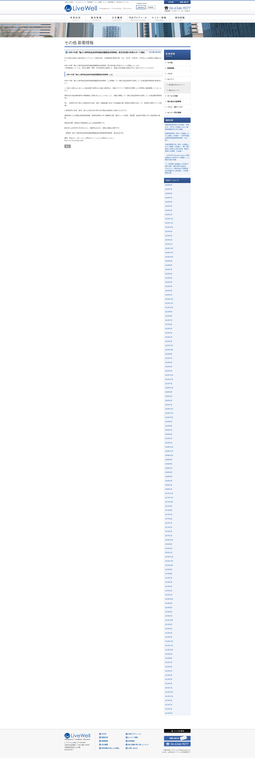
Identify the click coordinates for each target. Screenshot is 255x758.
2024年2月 (168, 291)
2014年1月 (168, 616)
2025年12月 (169, 219)
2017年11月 (169, 498)
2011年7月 (168, 705)
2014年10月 (169, 599)
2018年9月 (168, 460)
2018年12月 (169, 447)
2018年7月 (168, 468)
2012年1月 (168, 688)
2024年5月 (168, 278)
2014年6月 (168, 607)
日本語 (140, 7)
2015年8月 (168, 574)
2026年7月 (168, 189)
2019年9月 (168, 422)
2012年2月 (168, 684)
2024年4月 (168, 282)
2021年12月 (169, 375)
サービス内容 (172, 96)
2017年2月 (168, 531)
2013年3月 (168, 629)
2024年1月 (168, 295)
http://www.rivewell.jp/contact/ (74, 140)
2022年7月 (168, 358)
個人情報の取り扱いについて (138, 745)
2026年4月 (168, 202)
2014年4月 (168, 612)
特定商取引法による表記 (110, 748)
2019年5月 (168, 438)
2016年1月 (168, 552)
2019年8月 (168, 426)
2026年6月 (168, 193)
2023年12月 (169, 299)
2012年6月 (168, 667)
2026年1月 (168, 215)
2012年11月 (169, 646)
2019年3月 (168, 443)
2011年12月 (169, 692)
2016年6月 (168, 544)
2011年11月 (169, 696)
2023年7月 (168, 320)
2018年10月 (169, 455)
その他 (70, 42)
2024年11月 (169, 253)
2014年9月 (168, 603)
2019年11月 (169, 413)
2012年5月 (168, 671)
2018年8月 (168, 464)
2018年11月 (169, 451)
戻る (68, 146)
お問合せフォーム (91, 138)
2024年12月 (169, 248)
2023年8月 (168, 316)
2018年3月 (168, 481)
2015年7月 (168, 578)
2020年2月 (168, 400)
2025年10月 (169, 227)
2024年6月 (168, 274)
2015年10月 (169, 565)
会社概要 (117, 18)
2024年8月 (168, 265)
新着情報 (96, 18)
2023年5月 (168, 329)
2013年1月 (168, 637)
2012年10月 (169, 650)
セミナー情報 (158, 18)
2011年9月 (168, 700)
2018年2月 (168, 485)
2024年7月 (168, 269)
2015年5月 (168, 582)
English (150, 7)
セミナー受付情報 (174, 112)
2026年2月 (168, 210)
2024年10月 (169, 257)
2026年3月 (168, 206)
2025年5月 (168, 236)
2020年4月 (168, 392)
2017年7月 (168, 514)
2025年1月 (168, 244)
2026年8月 (168, 185)
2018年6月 (168, 472)
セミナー (170, 79)
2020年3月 (168, 396)
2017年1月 (168, 536)
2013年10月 (169, 620)
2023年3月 (168, 337)
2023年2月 (168, 341)
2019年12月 (169, 409)
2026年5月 (168, 198)
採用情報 (180, 18)
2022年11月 (169, 345)
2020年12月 (169, 388)
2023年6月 (168, 324)
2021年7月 (168, 384)
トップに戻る (177, 731)
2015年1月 (168, 595)
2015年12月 (169, 557)
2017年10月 (169, 502)
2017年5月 (168, 523)
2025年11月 (169, 223)
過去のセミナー (174, 90)
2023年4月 (168, 333)
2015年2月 (168, 591)
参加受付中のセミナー (177, 85)
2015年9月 (168, 569)
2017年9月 (168, 506)
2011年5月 (168, 709)
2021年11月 (169, 379)
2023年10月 (169, 307)
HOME (170, 2)
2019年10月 (169, 417)
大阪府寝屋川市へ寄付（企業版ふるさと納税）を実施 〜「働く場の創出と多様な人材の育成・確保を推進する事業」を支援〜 (177, 148)
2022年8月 (168, 354)
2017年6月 (168, 519)
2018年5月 (168, 476)
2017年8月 (168, 510)
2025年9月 (168, 231)
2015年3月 (168, 586)
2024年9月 (168, 261)
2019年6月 (168, 434)
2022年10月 (169, 350)
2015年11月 (169, 561)
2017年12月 (169, 493)
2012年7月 (168, 662)
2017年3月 (168, 527)
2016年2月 (168, 548)
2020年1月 (168, 405)
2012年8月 (168, 658)
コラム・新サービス (175, 107)
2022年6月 (168, 362)
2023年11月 (169, 303)
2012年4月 (168, 675)
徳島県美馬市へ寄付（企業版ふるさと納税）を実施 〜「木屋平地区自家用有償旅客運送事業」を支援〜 (177, 136)
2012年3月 (168, 679)
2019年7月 (168, 430)
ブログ (170, 74)
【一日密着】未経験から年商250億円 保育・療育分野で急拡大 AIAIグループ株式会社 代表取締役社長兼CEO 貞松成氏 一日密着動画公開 (176, 168)
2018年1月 (168, 489)
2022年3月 (168, 371)
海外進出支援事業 (174, 101)
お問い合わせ (184, 2)
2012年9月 (168, 654)
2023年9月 (168, 312)
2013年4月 (168, 624)
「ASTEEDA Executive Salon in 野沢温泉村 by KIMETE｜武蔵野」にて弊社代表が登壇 (177, 157)
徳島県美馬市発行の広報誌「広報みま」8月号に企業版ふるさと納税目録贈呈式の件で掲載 (177, 127)
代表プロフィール (138, 18)
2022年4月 (168, 367)
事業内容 (75, 18)
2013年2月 (168, 633)
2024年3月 (168, 286)
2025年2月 (168, 240)
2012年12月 (169, 641)
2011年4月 (168, 713)
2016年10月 (169, 540)
